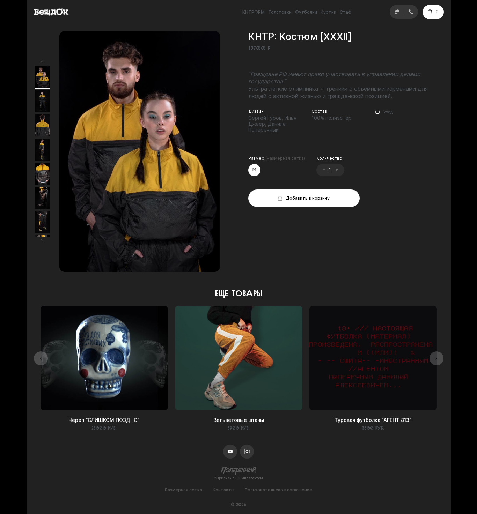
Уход (388, 111)
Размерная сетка (183, 489)
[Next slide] (436, 358)
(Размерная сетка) (285, 158)
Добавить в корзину (308, 198)
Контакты (223, 489)
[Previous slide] (41, 358)
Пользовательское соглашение (278, 489)
